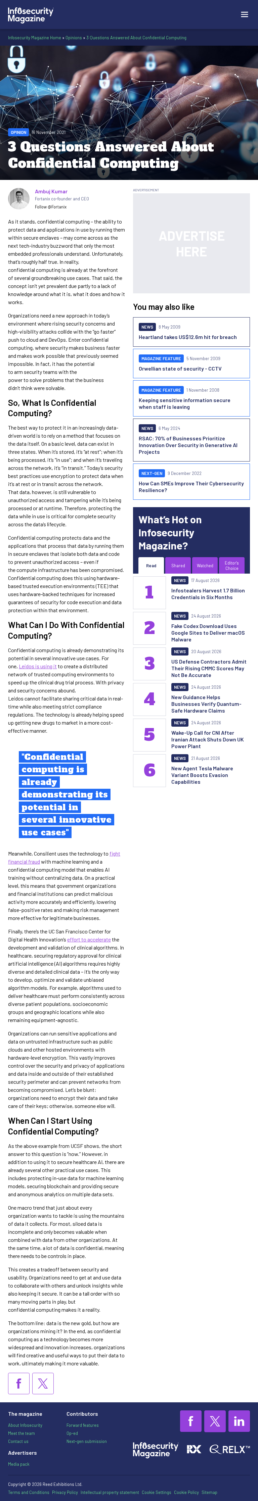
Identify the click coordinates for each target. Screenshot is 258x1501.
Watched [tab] (205, 565)
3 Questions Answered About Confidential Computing (136, 37)
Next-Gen (151, 473)
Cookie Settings (156, 1492)
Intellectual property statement (110, 1492)
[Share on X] (43, 1383)
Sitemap (209, 1492)
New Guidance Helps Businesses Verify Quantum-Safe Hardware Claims (206, 704)
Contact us (18, 1441)
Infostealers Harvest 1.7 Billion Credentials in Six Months (208, 593)
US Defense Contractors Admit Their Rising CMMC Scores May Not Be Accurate (209, 668)
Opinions (74, 37)
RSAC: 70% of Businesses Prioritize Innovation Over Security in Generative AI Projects (188, 445)
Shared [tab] (178, 565)
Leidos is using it (38, 666)
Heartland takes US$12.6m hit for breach (188, 337)
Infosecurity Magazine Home (34, 37)
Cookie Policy (186, 1492)
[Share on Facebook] (19, 1383)
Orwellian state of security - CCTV (180, 368)
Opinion (18, 132)
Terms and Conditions (28, 1492)
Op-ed (72, 1433)
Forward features (83, 1425)
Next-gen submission (87, 1441)
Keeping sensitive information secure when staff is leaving (184, 403)
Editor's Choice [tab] (232, 565)
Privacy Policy (65, 1492)
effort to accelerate (89, 939)
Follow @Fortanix (51, 206)
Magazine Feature (161, 358)
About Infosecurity (25, 1425)
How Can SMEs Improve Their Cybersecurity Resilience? (191, 486)
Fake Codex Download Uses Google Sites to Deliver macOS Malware (208, 632)
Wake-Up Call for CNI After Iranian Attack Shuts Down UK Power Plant (207, 739)
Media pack (18, 1464)
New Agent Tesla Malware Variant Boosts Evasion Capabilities (202, 775)
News (147, 327)
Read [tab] (151, 565)
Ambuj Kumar (51, 191)
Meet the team (21, 1433)
